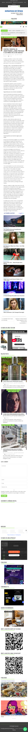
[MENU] (1, 27)
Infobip (7, 418)
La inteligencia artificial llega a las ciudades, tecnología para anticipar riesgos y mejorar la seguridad (13, 450)
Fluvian (7, 384)
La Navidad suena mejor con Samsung (7, 319)
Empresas (10, 357)
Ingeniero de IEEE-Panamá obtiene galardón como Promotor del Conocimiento (21, 321)
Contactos (14, 4)
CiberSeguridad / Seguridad (8, 37)
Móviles (15, 37)
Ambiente (3, 357)
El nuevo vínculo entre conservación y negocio (13, 381)
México (13, 425)
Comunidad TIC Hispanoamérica (18, 2)
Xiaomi (10, 56)
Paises (25, 2)
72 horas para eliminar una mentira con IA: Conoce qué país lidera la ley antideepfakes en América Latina (14, 414)
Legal (18, 391)
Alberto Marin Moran (19, 382)
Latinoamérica (13, 391)
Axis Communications (10, 454)
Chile (2, 37)
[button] (25, 729)
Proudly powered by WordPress (7, 728)
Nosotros (3, 2)
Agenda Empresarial (9, 2)
